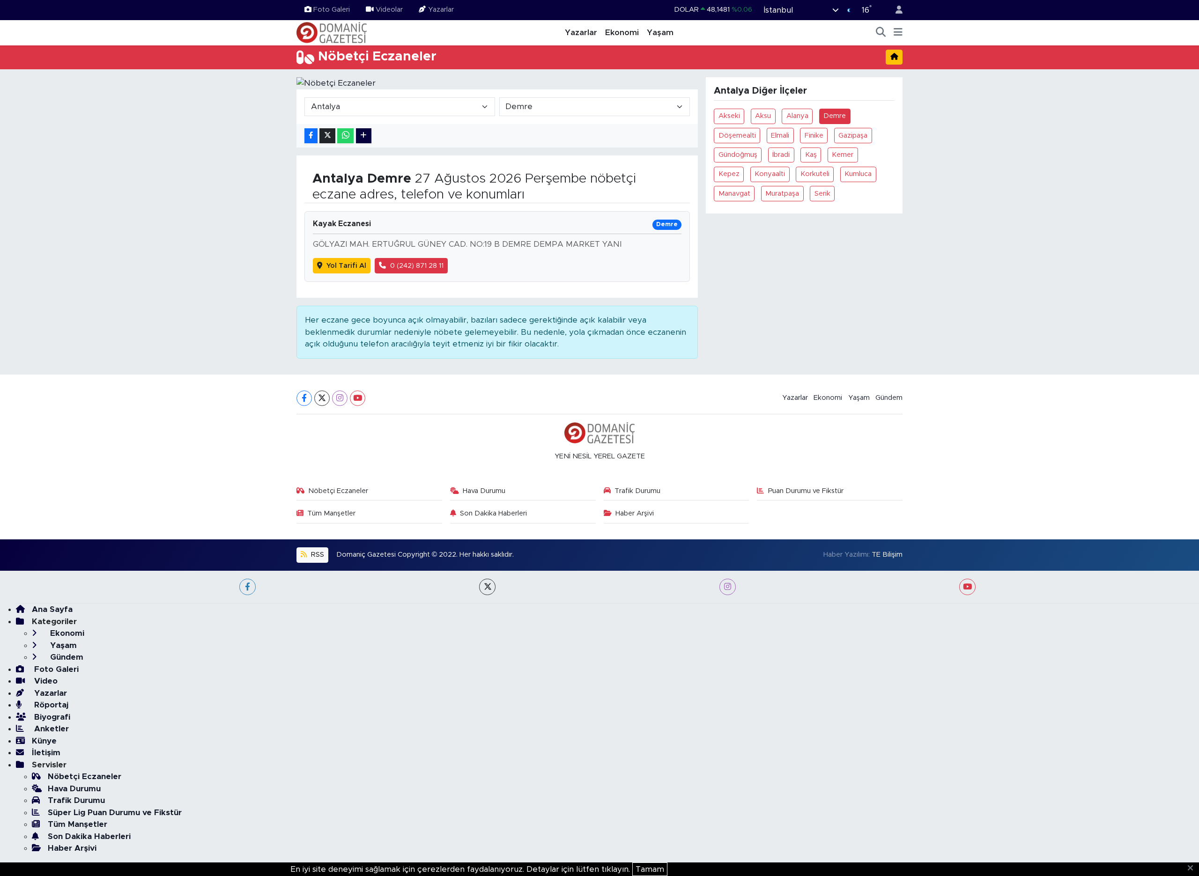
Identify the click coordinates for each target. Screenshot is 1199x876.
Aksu (763, 115)
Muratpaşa (782, 193)
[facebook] (247, 587)
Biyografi (51, 717)
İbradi (781, 154)
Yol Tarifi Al (346, 265)
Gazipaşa (852, 135)
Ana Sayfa (52, 609)
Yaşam (660, 33)
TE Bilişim (887, 554)
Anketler (50, 729)
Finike (814, 135)
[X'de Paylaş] (327, 136)
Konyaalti (770, 173)
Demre (834, 115)
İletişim (46, 753)
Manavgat (734, 193)
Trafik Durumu (637, 490)
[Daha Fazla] (363, 136)
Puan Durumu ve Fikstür (806, 490)
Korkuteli (814, 173)
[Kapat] (1193, 868)
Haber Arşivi (634, 513)
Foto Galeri (331, 9)
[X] (322, 398)
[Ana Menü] (898, 33)
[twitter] (487, 587)
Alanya (797, 115)
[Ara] (881, 33)
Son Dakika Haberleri (493, 513)
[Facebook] (304, 398)
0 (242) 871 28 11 (417, 265)
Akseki (729, 115)
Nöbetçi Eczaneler (338, 490)
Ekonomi (622, 33)
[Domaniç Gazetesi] (331, 32)
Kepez (729, 173)
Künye (44, 741)
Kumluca (858, 173)
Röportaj (50, 705)
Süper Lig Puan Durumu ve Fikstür (115, 813)
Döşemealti (737, 135)
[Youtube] (357, 398)
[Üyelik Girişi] (895, 10)
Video (45, 681)
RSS (316, 554)
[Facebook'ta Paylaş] (311, 136)
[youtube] (967, 587)
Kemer (842, 154)
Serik (822, 193)
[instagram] (727, 587)
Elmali (780, 135)
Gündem (889, 397)
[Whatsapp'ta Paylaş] (345, 136)
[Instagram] (340, 398)
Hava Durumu (484, 490)
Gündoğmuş (737, 154)
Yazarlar (441, 9)
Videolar (389, 9)
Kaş (811, 154)
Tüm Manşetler (331, 513)
